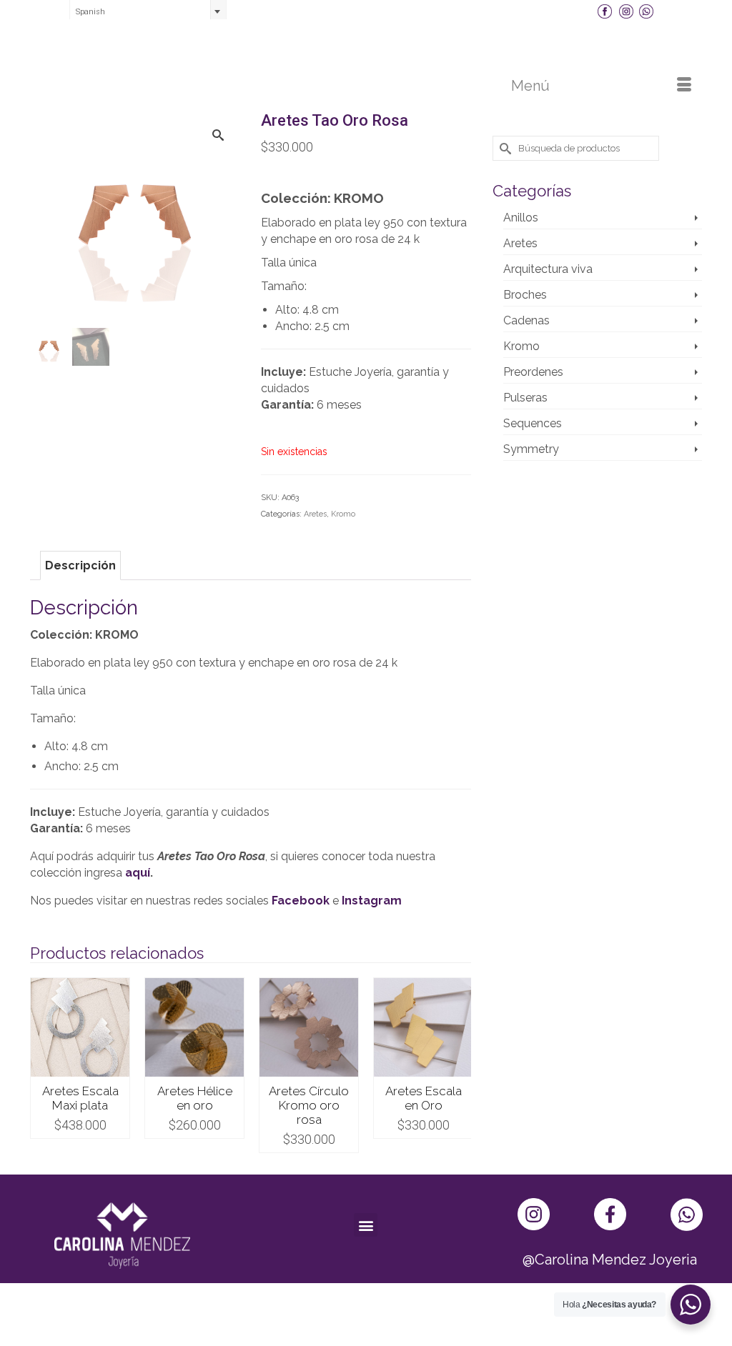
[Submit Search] (503, 148)
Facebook (301, 900)
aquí (137, 872)
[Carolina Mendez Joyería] (366, 52)
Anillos (520, 217)
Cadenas (526, 320)
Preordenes (533, 372)
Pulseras (525, 397)
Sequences (532, 423)
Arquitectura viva (548, 269)
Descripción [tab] (80, 565)
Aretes (315, 514)
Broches (525, 294)
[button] (365, 1225)
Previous (42, 1065)
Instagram (372, 900)
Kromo (343, 514)
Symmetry (531, 449)
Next (458, 1065)
